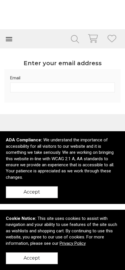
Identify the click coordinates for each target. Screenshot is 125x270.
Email (15, 78)
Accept (32, 192)
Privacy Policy (73, 243)
